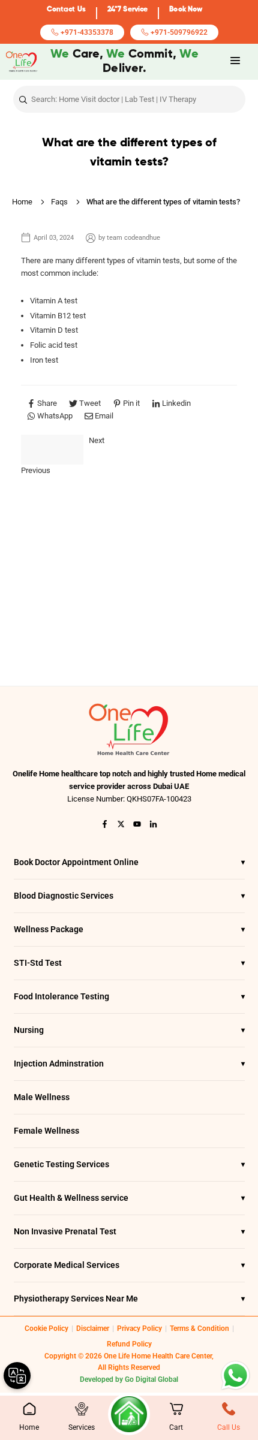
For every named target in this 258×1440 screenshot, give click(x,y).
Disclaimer (92, 1328)
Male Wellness (42, 1097)
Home (22, 201)
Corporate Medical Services (129, 1265)
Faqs (59, 201)
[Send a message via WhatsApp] (235, 1375)
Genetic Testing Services (129, 1164)
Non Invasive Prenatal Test (129, 1231)
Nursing (129, 1030)
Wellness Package (129, 929)
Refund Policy (129, 1344)
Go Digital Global (151, 1379)
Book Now (185, 9)
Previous (35, 470)
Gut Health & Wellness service (129, 1198)
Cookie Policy (46, 1328)
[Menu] (235, 60)
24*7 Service (127, 9)
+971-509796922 (178, 32)
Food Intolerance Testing (129, 996)
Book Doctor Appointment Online (129, 862)
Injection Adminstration (129, 1063)
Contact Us (66, 9)
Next (96, 440)
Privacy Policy (139, 1328)
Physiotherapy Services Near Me (129, 1298)
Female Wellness (46, 1130)
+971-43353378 (86, 32)
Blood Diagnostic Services (129, 895)
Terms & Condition (199, 1328)
